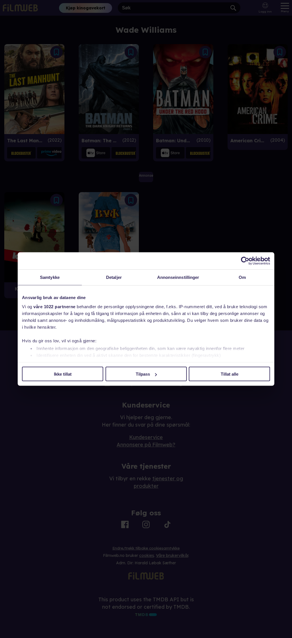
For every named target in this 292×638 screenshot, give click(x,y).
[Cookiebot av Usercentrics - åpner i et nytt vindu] (245, 261)
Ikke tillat (63, 374)
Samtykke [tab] (50, 277)
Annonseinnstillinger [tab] (178, 277)
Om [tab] (242, 277)
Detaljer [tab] (114, 277)
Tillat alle (229, 374)
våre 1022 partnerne (54, 306)
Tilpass (143, 374)
